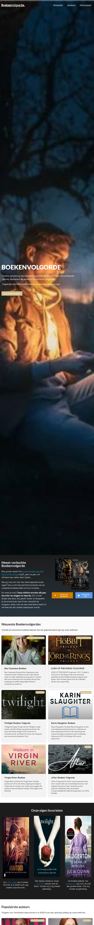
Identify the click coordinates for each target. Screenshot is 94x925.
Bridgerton (71, 883)
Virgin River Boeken (14, 777)
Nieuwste (58, 4)
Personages (85, 4)
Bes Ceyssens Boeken (15, 668)
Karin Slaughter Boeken (63, 722)
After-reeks (11, 882)
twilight (40, 883)
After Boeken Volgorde (63, 777)
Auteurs (71, 4)
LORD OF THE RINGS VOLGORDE (67, 668)
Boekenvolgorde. (13, 5)
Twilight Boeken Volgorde (17, 722)
